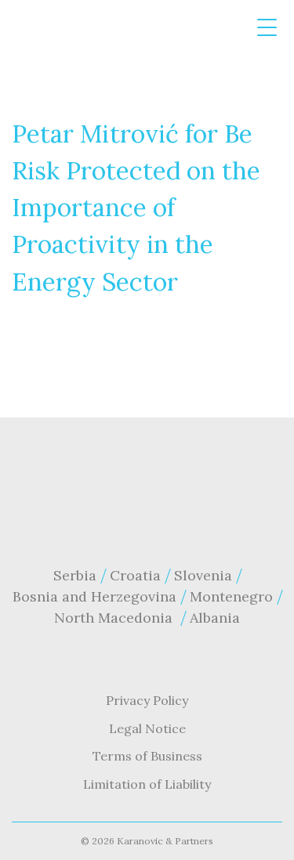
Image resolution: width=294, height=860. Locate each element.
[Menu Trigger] (267, 27)
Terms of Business (147, 756)
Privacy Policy (147, 700)
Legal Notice (147, 728)
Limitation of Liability (147, 784)
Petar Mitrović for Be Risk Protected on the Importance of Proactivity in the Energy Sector (136, 207)
